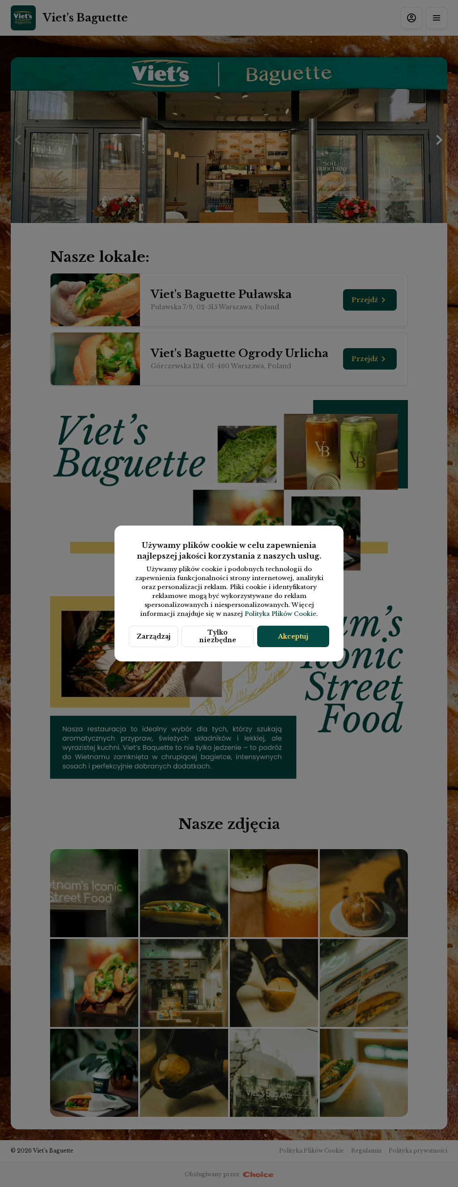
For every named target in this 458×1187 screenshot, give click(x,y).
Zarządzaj (153, 636)
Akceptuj (293, 636)
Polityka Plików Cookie (280, 614)
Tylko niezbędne (217, 636)
